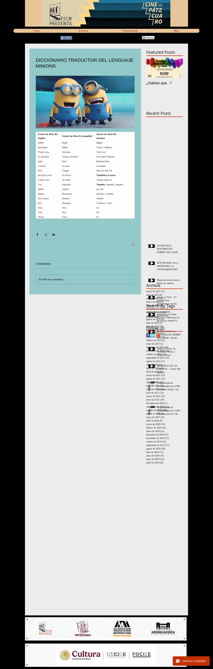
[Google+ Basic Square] (158, 335)
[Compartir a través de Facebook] (37, 234)
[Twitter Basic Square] (153, 335)
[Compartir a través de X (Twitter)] (45, 234)
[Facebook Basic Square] (148, 335)
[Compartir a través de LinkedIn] (53, 234)
